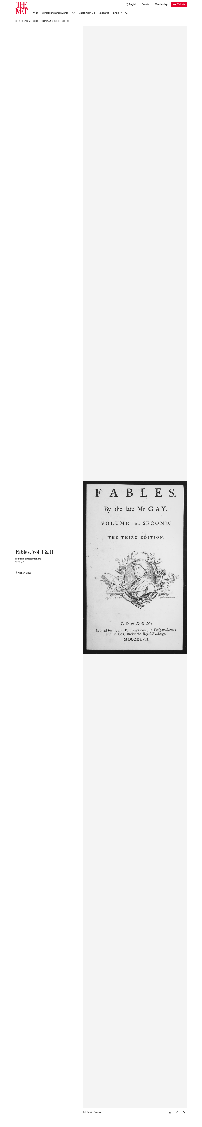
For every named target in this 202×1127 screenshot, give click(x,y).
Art (73, 12)
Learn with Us (87, 12)
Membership (161, 4)
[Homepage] (21, 8)
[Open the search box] (127, 13)
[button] (135, 567)
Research (104, 12)
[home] (16, 21)
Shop (116, 12)
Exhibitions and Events (55, 12)
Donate (145, 4)
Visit (35, 12)
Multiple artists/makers (28, 558)
